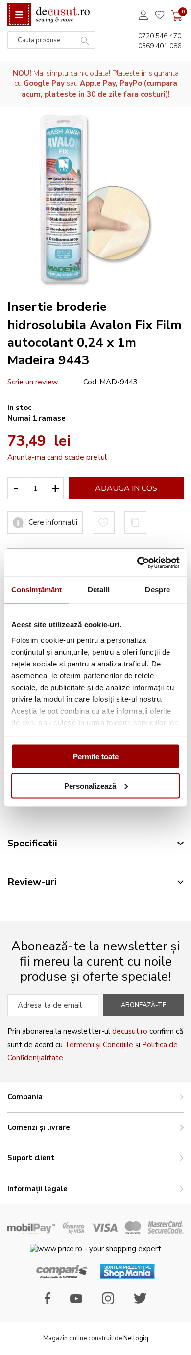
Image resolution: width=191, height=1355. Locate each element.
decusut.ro (129, 1031)
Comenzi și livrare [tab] (38, 1127)
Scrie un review (32, 382)
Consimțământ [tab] (36, 590)
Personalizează (90, 785)
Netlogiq (135, 1338)
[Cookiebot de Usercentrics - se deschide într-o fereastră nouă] (137, 562)
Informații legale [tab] (37, 1189)
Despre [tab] (157, 590)
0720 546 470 (159, 36)
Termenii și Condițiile (99, 1044)
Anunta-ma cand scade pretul (57, 457)
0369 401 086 (159, 46)
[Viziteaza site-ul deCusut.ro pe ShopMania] (127, 1276)
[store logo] (63, 15)
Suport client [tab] (31, 1158)
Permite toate (96, 756)
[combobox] (51, 40)
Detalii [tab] (99, 590)
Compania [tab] (25, 1096)
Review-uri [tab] (32, 882)
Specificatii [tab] (32, 843)
